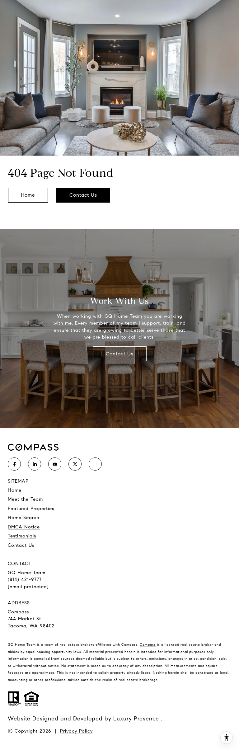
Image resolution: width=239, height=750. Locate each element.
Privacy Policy (76, 731)
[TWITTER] (75, 464)
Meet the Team (25, 499)
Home (28, 195)
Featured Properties (31, 508)
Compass (148, 644)
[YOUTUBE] (54, 464)
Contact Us (120, 354)
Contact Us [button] (83, 195)
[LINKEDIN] (34, 464)
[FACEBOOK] (14, 464)
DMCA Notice (24, 527)
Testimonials (22, 536)
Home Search (23, 517)
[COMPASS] (95, 464)
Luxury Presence (136, 718)
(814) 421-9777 (25, 579)
